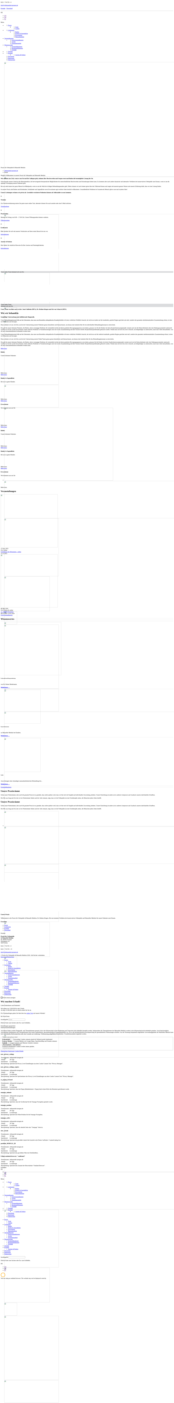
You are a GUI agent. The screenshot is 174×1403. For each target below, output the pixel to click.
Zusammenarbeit (12, 978)
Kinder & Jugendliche (14, 968)
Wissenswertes (8, 979)
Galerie (10, 963)
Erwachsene (11, 970)
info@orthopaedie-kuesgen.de (9, 5)
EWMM (10, 984)
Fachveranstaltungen (14, 975)
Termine (6, 986)
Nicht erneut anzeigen (9, 997)
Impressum (4, 957)
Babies (10, 966)
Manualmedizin (12, 971)
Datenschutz (10, 957)
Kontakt (3, 8)
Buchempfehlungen (13, 983)
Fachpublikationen (13, 981)
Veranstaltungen (9, 973)
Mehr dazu (4, 348)
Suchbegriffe (4, 1019)
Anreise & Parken (13, 989)
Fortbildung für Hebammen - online (11, 552)
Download (9, 8)
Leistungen (7, 927)
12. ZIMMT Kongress (7, 612)
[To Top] (3, 1276)
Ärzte (9, 961)
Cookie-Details (19, 1051)
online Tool (29, 1013)
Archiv (10, 976)
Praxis (6, 925)
